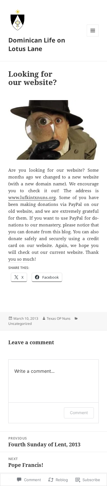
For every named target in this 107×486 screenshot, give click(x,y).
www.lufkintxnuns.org (32, 197)
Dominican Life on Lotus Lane (36, 44)
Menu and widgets (93, 36)
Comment (79, 412)
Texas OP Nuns (58, 318)
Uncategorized (20, 323)
